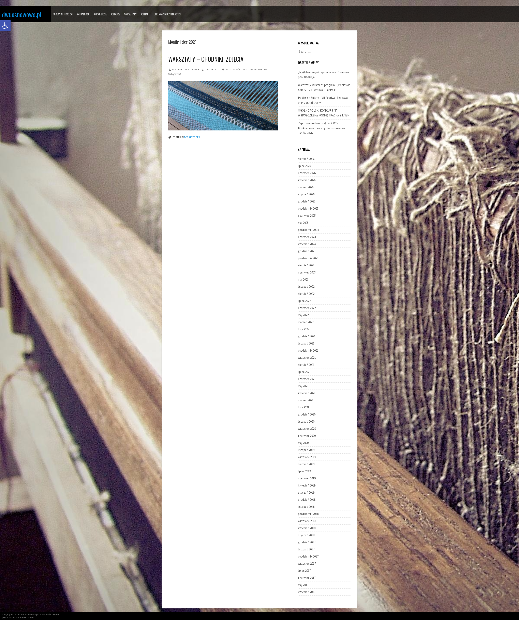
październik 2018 (308, 514)
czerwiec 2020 (307, 436)
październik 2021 (308, 350)
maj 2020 (303, 443)
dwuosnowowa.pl (21, 14)
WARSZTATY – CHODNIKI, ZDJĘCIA (205, 59)
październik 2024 (308, 230)
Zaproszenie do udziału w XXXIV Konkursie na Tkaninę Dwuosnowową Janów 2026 (321, 128)
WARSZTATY (130, 14)
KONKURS (115, 14)
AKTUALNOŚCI (83, 14)
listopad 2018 (306, 507)
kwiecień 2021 (306, 393)
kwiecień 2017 (306, 592)
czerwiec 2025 (307, 215)
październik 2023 (308, 258)
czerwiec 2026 (307, 173)
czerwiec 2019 (307, 478)
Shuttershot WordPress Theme (18, 617)
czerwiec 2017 (307, 578)
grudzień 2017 (306, 542)
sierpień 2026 (306, 159)
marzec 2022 (305, 322)
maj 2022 (303, 315)
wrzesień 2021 (307, 358)
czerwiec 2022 (307, 308)
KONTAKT (145, 14)
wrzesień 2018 (307, 521)
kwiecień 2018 (306, 528)
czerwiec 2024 (307, 237)
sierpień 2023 (306, 265)
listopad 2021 (306, 343)
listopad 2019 (306, 450)
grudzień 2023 (306, 251)
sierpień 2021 (306, 365)
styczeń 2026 (306, 194)
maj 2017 (303, 585)
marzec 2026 (305, 187)
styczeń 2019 (306, 492)
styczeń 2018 (306, 535)
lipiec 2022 (304, 301)
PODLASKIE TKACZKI (63, 14)
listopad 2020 (306, 421)
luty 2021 (303, 407)
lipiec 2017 (304, 571)
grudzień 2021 (306, 336)
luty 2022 (303, 329)
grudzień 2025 (306, 201)
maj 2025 (303, 223)
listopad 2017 (306, 549)
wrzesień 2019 (307, 457)
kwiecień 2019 (306, 485)
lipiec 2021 (304, 372)
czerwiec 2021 (307, 379)
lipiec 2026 (304, 166)
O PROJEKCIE (100, 14)
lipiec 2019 (304, 471)
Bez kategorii (192, 137)
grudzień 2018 (306, 500)
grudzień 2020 (306, 414)
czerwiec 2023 (307, 272)
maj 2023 (303, 279)
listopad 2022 (306, 286)
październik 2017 (308, 556)
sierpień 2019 (306, 464)
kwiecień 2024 (306, 244)
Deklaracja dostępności (167, 14)
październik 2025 (308, 208)
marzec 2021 (305, 400)
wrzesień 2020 (307, 429)
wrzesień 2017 (307, 563)
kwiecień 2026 (306, 180)
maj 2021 (303, 386)
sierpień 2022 (306, 294)
